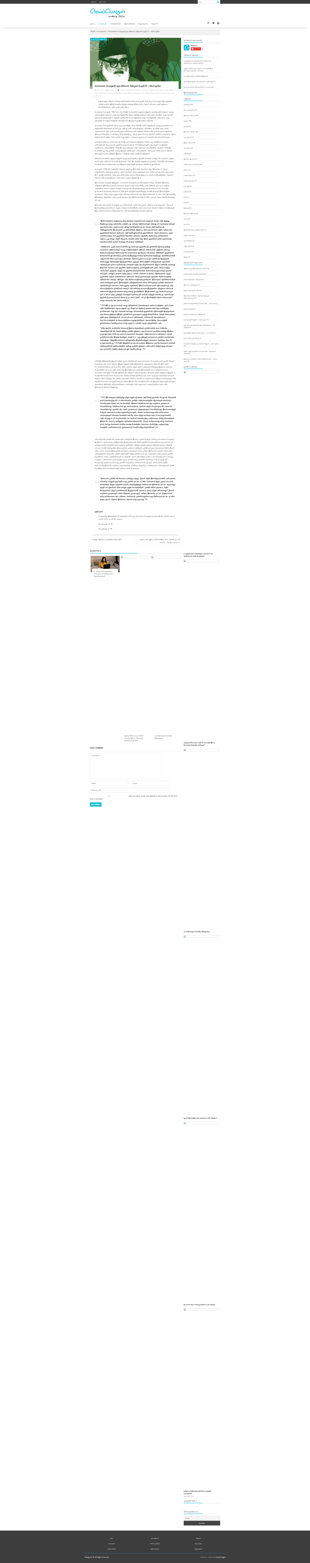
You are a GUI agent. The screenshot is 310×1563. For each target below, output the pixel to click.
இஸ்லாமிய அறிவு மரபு (190, 115)
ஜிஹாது (151, 93)
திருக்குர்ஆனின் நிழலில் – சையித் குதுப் (195, 320)
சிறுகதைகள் (143, 23)
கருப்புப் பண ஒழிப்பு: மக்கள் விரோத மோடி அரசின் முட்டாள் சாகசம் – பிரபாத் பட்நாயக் (160, 540)
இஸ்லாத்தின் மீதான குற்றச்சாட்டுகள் (194, 230)
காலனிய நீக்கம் (188, 175)
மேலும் (154, 23)
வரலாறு (186, 126)
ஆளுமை (186, 121)
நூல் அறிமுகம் (155, 1538)
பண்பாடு (186, 153)
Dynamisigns (221, 1557)
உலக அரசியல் (187, 137)
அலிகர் (157, 90)
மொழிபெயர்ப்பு (102, 39)
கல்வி (185, 197)
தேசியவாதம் (162, 93)
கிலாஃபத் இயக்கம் (100, 93)
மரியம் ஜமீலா (110, 90)
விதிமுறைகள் (198, 1549)
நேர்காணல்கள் (129, 23)
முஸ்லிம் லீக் (98, 96)
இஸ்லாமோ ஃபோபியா (189, 132)
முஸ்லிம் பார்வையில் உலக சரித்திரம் (193, 314)
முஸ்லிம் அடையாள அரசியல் (191, 164)
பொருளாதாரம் (188, 251)
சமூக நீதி (186, 186)
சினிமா (186, 170)
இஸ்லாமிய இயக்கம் (189, 159)
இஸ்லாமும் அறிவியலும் (190, 213)
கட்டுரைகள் (102, 23)
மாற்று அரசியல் (188, 246)
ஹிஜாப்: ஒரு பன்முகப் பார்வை (192, 290)
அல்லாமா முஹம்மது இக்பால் (167, 90)
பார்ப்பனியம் (187, 148)
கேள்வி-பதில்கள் (155, 1543)
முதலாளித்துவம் (188, 241)
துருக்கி (156, 93)
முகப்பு (92, 23)
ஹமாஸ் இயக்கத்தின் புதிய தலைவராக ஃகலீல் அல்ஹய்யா (200, 81)
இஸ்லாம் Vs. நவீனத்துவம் (191, 285)
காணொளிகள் (115, 23)
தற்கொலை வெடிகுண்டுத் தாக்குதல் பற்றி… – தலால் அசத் (200, 303)
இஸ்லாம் (186, 257)
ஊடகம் (186, 224)
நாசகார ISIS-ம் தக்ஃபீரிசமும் (192, 338)
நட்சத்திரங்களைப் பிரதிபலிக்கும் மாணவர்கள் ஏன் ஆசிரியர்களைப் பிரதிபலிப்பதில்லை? (103, 573)
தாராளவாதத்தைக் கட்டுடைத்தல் (193, 279)
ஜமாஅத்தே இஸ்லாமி (127, 93)
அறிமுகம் (94, 2)
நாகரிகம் (186, 192)
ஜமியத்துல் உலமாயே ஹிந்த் (141, 93)
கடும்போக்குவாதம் (189, 181)
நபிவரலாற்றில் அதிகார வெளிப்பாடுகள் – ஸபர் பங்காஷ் (199, 333)
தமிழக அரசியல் (188, 235)
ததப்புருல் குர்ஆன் (189, 309)
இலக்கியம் (187, 208)
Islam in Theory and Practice (130, 90)
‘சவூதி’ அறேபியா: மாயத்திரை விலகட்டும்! (107, 539)
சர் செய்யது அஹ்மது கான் (113, 93)
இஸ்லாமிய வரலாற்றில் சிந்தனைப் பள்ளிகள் (195, 268)
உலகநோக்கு (187, 104)
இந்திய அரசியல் (188, 143)
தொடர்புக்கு (102, 2)
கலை (185, 202)
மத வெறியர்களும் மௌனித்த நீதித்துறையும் (196, 76)
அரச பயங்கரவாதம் (189, 110)
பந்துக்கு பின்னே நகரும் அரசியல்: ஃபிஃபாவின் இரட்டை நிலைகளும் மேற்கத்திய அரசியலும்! (134, 738)
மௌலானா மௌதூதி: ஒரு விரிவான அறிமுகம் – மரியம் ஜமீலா (201, 344)
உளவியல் (186, 219)
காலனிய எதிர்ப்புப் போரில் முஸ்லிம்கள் (194, 274)
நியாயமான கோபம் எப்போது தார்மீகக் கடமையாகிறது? (199, 87)
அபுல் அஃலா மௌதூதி (147, 90)
